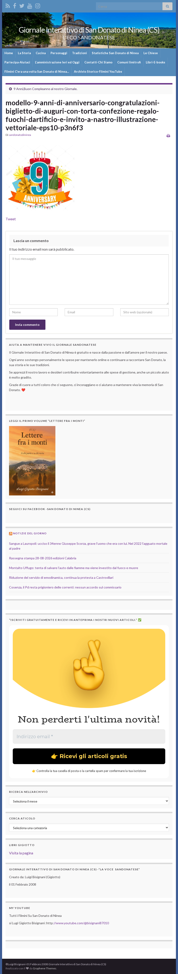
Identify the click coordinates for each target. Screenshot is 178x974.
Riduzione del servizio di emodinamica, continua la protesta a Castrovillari (61, 577)
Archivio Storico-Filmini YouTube (98, 71)
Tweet (11, 219)
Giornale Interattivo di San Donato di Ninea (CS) (89, 29)
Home (8, 53)
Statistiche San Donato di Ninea (115, 53)
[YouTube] (29, 5)
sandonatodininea (20, 135)
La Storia (24, 53)
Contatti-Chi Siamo (98, 62)
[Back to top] (167, 963)
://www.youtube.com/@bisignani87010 (81, 923)
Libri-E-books (155, 62)
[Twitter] (21, 5)
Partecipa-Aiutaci (17, 62)
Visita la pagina (21, 853)
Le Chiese (150, 53)
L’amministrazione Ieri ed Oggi (57, 62)
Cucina (41, 53)
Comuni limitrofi (129, 62)
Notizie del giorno (30, 533)
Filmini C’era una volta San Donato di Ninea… (36, 71)
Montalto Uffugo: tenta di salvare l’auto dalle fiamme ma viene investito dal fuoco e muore (73, 568)
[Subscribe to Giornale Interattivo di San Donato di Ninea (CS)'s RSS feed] (8, 5)
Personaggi (59, 53)
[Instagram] (37, 5)
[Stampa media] (168, 135)
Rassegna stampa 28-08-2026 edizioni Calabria (42, 558)
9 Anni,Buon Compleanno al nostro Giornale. (45, 89)
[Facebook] (14, 5)
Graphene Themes (44, 968)
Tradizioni (79, 53)
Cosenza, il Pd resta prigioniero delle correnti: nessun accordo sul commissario (65, 587)
